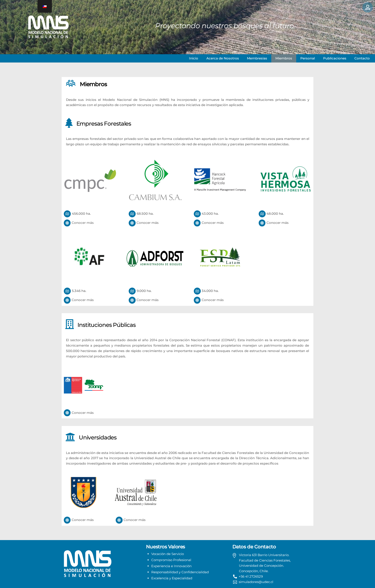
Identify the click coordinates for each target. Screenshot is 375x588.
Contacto (362, 58)
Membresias (257, 58)
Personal (307, 58)
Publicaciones (334, 58)
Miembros (283, 58)
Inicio (193, 58)
